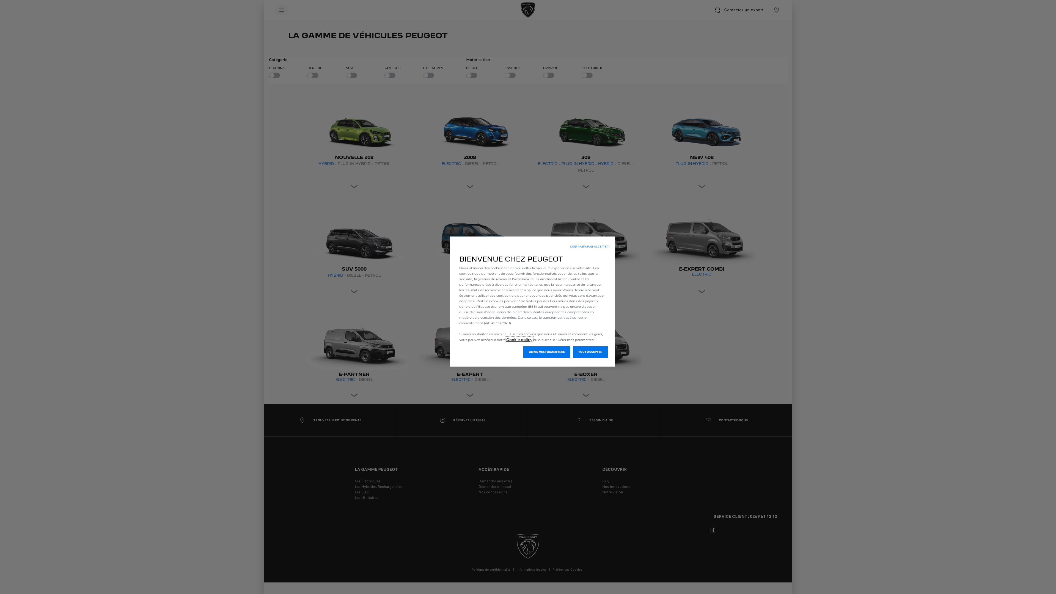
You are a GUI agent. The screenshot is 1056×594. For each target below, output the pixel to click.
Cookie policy (519, 339)
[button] (590, 246)
